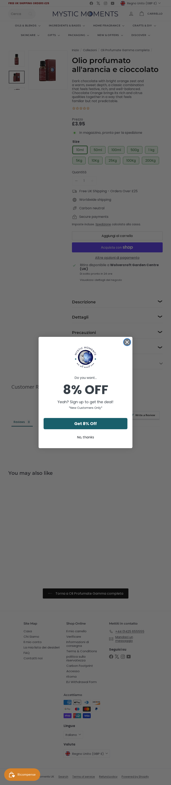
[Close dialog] (127, 342)
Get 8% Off (85, 424)
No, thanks (85, 437)
